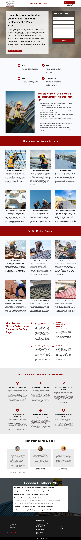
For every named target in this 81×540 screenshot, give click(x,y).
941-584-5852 (39, 526)
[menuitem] (31, 4)
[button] (40, 487)
